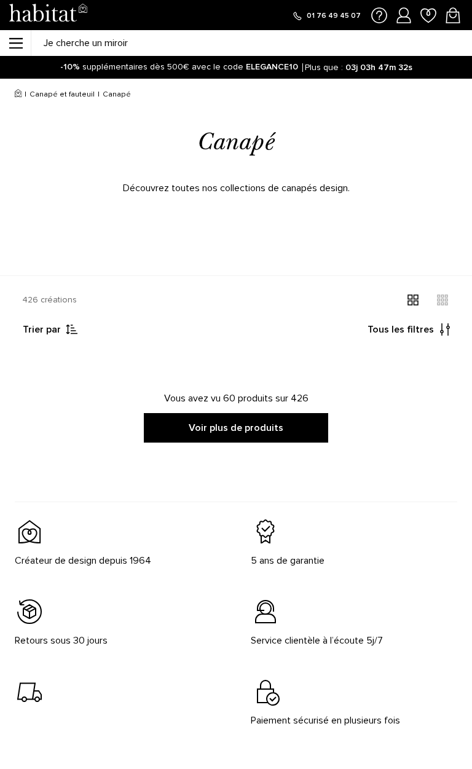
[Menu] (15, 43)
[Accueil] (18, 95)
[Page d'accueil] (48, 15)
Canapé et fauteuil (62, 94)
